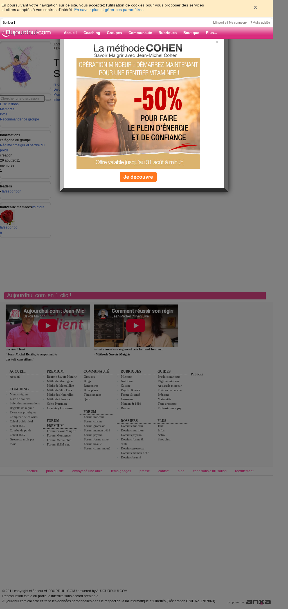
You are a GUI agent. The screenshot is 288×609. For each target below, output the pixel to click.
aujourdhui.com (28, 33)
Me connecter (238, 22)
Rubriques (168, 33)
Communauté (140, 33)
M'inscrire (219, 22)
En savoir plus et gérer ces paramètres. (109, 9)
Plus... (211, 33)
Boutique (191, 33)
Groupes (114, 33)
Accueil (70, 33)
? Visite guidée (260, 22)
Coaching (92, 33)
